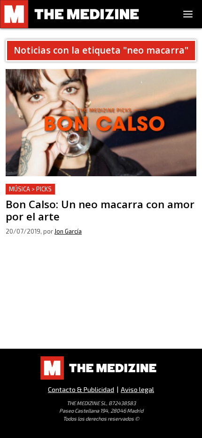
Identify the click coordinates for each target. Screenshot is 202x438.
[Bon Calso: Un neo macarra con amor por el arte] (101, 122)
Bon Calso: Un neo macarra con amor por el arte (87, 189)
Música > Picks (30, 189)
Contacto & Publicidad (81, 389)
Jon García (68, 231)
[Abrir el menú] (188, 14)
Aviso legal (137, 389)
